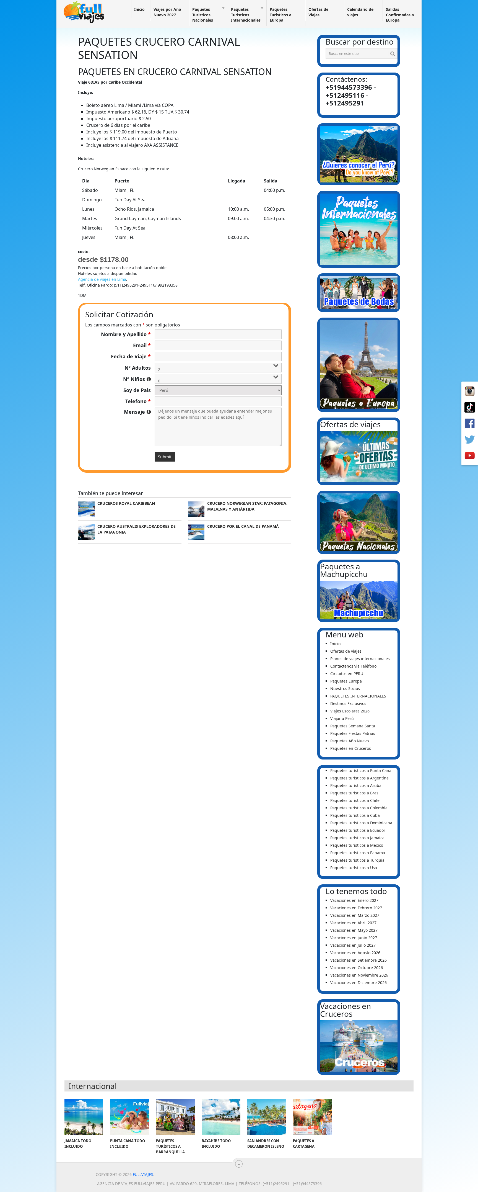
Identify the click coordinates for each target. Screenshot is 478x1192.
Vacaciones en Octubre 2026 (356, 967)
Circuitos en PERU (346, 673)
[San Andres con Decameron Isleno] (266, 1117)
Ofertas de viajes (346, 651)
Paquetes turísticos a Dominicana (361, 822)
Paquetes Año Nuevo (349, 740)
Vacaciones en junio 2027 (353, 937)
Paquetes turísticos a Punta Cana (360, 770)
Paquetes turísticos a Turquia (357, 860)
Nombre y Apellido (126, 334)
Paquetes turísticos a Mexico (356, 845)
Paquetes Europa (346, 681)
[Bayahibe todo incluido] (221, 1117)
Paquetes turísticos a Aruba (355, 785)
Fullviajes (143, 1174)
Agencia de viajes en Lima (102, 279)
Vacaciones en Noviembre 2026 (359, 975)
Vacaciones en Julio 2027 (353, 945)
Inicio (139, 9)
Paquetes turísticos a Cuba (355, 815)
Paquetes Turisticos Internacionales (246, 15)
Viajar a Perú (342, 718)
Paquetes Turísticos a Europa (280, 15)
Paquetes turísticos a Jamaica (357, 837)
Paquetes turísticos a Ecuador (357, 830)
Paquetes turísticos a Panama (357, 852)
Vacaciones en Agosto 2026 (355, 952)
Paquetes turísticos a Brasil (355, 792)
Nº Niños (137, 379)
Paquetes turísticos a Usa (353, 867)
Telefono (138, 401)
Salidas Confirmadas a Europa (400, 15)
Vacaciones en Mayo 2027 (354, 930)
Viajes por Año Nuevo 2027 (167, 12)
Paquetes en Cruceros (350, 748)
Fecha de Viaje (131, 356)
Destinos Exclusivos (348, 703)
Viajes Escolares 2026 (350, 711)
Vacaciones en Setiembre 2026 (358, 960)
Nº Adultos (137, 367)
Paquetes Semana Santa (352, 725)
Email (142, 345)
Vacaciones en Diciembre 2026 (358, 982)
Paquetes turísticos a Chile (355, 800)
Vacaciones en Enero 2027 (354, 900)
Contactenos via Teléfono (353, 666)
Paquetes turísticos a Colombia (359, 807)
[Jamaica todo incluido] (83, 1117)
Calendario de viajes (360, 12)
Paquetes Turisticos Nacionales (202, 15)
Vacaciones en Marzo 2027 (354, 915)
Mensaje (137, 412)
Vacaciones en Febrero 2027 (356, 907)
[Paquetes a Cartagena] (312, 1117)
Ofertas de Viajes (318, 12)
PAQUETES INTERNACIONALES (358, 696)
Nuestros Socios (345, 688)
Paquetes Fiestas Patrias (352, 733)
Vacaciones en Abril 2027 (353, 922)
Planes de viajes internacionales (360, 658)
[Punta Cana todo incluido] (129, 1117)
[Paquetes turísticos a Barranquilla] (175, 1117)
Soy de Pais (137, 390)
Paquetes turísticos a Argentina (359, 778)
